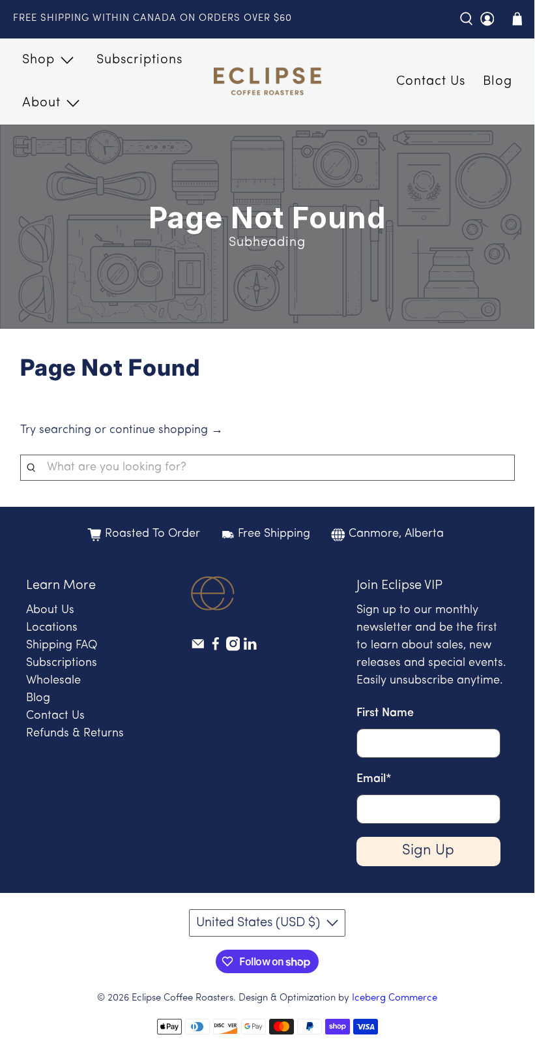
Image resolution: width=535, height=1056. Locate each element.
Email (374, 779)
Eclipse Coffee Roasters (182, 998)
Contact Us (430, 81)
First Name (385, 713)
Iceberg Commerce (394, 998)
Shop (38, 60)
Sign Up (428, 850)
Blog (497, 81)
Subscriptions (139, 60)
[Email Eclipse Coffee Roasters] (198, 648)
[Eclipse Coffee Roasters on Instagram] (233, 648)
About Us (50, 610)
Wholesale (53, 681)
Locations (52, 628)
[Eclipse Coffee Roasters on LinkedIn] (250, 648)
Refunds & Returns (75, 734)
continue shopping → (166, 430)
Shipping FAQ (61, 646)
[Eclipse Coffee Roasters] (267, 81)
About (41, 103)
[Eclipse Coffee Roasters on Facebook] (216, 648)
